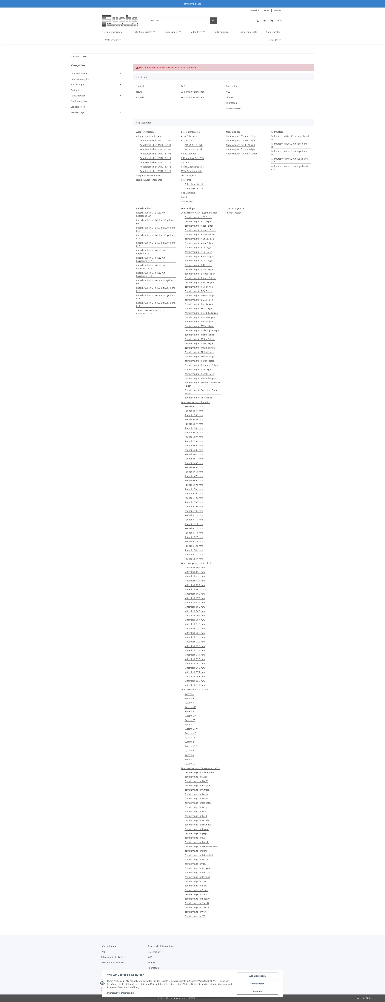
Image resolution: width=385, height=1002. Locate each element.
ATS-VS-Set (186, 140)
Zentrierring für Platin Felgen (199, 352)
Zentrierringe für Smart (196, 894)
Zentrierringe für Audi (196, 776)
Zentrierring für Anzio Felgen (199, 238)
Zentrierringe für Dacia (196, 794)
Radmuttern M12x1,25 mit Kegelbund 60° (290, 138)
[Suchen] (213, 20)
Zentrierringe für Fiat (195, 811)
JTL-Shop (369, 998)
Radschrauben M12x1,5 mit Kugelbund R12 (156, 229)
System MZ (190, 733)
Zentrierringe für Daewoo (197, 798)
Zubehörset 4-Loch (194, 184)
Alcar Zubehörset (189, 136)
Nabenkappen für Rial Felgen (241, 149)
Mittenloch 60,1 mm (195, 567)
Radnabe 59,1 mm (194, 436)
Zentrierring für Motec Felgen (199, 339)
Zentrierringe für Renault (197, 876)
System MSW (191, 728)
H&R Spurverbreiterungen (149, 179)
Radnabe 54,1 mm (194, 410)
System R (189, 741)
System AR (190, 702)
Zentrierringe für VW (195, 916)
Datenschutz (127, 992)
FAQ (183, 86)
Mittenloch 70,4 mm (195, 619)
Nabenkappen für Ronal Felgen (241, 153)
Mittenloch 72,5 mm (195, 637)
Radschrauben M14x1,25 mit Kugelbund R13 (150, 267)
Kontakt (278, 10)
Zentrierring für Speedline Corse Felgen (201, 392)
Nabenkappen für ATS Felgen (241, 140)
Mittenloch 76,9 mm (195, 667)
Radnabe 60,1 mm (194, 445)
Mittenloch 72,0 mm (195, 628)
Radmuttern (77, 90)
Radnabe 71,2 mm (194, 524)
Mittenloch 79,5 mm (195, 676)
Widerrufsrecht (233, 108)
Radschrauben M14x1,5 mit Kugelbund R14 (156, 304)
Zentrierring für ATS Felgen (198, 251)
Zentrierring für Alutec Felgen (200, 234)
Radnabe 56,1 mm (194, 415)
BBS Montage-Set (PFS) (192, 158)
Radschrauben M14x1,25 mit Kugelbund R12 (150, 259)
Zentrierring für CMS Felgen (199, 286)
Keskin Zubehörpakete (192, 166)
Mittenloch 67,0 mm (195, 598)
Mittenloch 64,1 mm (195, 580)
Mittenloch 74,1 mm (195, 654)
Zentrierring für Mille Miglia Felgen (202, 330)
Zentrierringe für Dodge (197, 807)
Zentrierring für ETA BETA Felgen (201, 312)
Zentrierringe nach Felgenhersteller (199, 212)
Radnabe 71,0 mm (194, 515)
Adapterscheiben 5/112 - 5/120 (155, 171)
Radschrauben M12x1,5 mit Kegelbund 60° (155, 222)
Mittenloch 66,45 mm (195, 589)
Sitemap (230, 97)
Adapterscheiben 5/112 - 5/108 (155, 153)
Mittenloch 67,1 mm (195, 602)
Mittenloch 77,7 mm (195, 672)
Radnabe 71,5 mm (194, 528)
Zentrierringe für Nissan (197, 859)
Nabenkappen (78, 84)
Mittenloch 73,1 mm (195, 650)
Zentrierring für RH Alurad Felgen (202, 365)
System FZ (190, 720)
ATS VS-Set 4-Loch (194, 144)
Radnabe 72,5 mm (194, 537)
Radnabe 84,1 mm (194, 558)
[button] (257, 20)
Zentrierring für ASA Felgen (198, 247)
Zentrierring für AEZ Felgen (198, 221)
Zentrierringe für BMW (196, 781)
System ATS (190, 707)
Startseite (254, 10)
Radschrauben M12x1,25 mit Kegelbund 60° (150, 214)
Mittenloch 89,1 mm (195, 685)
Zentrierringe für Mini (196, 850)
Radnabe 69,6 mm (194, 484)
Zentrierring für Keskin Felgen (200, 317)
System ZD (190, 763)
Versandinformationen (192, 97)
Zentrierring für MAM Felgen (199, 326)
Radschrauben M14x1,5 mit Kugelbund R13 (156, 297)
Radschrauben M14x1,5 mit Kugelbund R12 (156, 289)
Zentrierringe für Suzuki (197, 903)
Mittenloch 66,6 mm (195, 593)
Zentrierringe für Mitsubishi (199, 855)
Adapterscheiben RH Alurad (150, 136)
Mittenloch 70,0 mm (195, 611)
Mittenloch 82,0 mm (195, 680)
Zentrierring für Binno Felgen (199, 269)
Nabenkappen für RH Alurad (240, 144)
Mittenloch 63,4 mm (195, 576)
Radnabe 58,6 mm (194, 432)
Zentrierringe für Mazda (197, 842)
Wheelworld (187, 201)
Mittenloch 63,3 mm (195, 571)
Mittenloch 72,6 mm (195, 641)
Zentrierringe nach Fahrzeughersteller (200, 768)
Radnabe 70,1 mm (194, 489)
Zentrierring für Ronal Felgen (199, 373)
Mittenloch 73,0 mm (195, 646)
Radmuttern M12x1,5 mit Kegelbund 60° (289, 145)
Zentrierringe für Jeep (196, 833)
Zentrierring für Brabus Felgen (200, 278)
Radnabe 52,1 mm (194, 406)
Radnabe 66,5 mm (194, 467)
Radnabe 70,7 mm (194, 510)
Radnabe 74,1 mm (194, 550)
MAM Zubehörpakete (191, 171)
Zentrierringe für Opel (196, 863)
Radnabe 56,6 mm (194, 419)
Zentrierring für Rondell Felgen (200, 378)
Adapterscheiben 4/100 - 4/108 (155, 144)
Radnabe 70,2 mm (194, 493)
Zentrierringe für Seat (196, 885)
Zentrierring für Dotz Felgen (199, 304)
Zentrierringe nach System (194, 689)
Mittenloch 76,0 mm (195, 663)
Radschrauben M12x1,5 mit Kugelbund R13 (156, 237)
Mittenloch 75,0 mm (195, 659)
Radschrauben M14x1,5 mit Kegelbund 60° (155, 282)
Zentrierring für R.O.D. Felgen (200, 360)
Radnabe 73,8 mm (194, 545)
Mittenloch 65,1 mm (195, 585)
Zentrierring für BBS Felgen (198, 265)
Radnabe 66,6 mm (194, 471)
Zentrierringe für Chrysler (198, 785)
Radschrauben (78, 95)
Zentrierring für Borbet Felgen (200, 273)
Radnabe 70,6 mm (194, 506)
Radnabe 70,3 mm (194, 497)
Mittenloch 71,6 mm (195, 624)
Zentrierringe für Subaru (197, 898)
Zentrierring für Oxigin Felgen (200, 347)
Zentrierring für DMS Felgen (199, 299)
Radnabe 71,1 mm (194, 519)
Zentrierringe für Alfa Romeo (199, 772)
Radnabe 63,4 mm (194, 449)
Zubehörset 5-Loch (194, 188)
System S (189, 754)
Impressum (112, 992)
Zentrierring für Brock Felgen (199, 282)
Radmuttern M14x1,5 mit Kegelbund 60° (289, 153)
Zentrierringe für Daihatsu (198, 802)
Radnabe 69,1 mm (194, 480)
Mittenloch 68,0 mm (195, 606)
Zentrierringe (77, 112)
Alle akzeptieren (257, 976)
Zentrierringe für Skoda (196, 890)
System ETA (190, 715)
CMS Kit (185, 162)
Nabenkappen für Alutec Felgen (242, 136)
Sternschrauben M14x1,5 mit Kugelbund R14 (150, 312)
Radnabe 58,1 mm (194, 428)
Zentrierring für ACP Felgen (198, 217)
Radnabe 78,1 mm (194, 554)
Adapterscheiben (79, 73)
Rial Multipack (188, 192)
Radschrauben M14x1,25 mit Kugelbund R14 (150, 274)
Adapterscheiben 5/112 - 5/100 (155, 149)
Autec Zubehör (188, 153)
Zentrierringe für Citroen (197, 789)
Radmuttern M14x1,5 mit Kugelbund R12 (289, 160)
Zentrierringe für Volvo (196, 911)
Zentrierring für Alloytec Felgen (200, 230)
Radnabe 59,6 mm (194, 441)
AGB (228, 91)
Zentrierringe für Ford (196, 815)
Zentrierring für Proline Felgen (200, 356)
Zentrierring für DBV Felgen (198, 291)
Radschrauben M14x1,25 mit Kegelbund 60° (150, 252)
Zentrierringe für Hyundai (198, 824)
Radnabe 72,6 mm (194, 541)
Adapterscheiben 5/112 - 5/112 (155, 162)
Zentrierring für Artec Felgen (199, 243)
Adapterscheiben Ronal (148, 175)
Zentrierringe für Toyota (197, 907)
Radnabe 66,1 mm (194, 463)
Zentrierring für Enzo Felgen (199, 308)
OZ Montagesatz (189, 175)
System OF (190, 737)
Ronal (184, 197)
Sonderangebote (235, 208)
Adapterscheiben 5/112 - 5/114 (155, 166)
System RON (191, 750)
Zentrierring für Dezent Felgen (200, 295)
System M (189, 724)
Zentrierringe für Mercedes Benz (201, 846)
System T (189, 759)
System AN (190, 698)
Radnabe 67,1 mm (194, 476)
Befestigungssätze (80, 79)
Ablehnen (257, 991)
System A (189, 693)
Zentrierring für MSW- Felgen (199, 343)
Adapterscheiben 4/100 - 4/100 (155, 140)
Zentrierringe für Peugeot (197, 868)
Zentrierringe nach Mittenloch (196, 563)
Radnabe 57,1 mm (194, 423)
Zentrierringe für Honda (197, 820)
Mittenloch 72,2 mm (195, 632)
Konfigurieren (257, 983)
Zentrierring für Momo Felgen (200, 334)
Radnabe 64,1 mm (194, 454)
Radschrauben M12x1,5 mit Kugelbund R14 (156, 244)
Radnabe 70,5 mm (194, 502)
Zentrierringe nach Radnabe (195, 402)
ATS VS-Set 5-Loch (194, 149)
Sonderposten (234, 212)
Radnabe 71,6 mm (194, 532)
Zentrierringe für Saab (196, 881)
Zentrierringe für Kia (195, 837)
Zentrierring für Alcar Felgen (199, 225)
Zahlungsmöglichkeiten (193, 91)
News (266, 10)
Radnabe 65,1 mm (194, 458)
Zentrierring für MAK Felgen (199, 321)
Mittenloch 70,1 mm (195, 615)
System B (189, 711)
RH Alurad (186, 179)
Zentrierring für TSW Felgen (199, 397)
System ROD (191, 746)
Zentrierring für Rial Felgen (198, 369)
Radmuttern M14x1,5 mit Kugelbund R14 (289, 168)
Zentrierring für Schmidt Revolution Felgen (203, 384)
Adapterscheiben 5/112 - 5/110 (155, 158)
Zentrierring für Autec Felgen (199, 256)
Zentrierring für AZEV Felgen (199, 260)
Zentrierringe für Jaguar (197, 829)
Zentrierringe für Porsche (197, 872)
